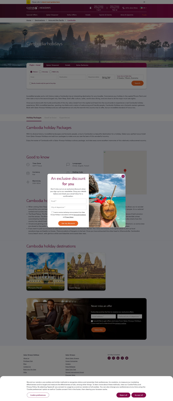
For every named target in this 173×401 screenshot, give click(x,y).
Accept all (139, 395)
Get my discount (68, 223)
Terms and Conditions (79, 214)
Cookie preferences (38, 395)
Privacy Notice (69, 217)
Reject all (123, 395)
